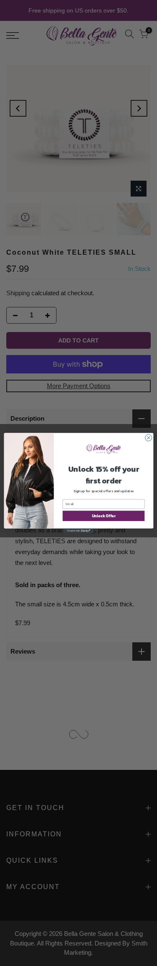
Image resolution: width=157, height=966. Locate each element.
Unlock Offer (103, 516)
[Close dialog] (148, 437)
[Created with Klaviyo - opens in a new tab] (78, 531)
